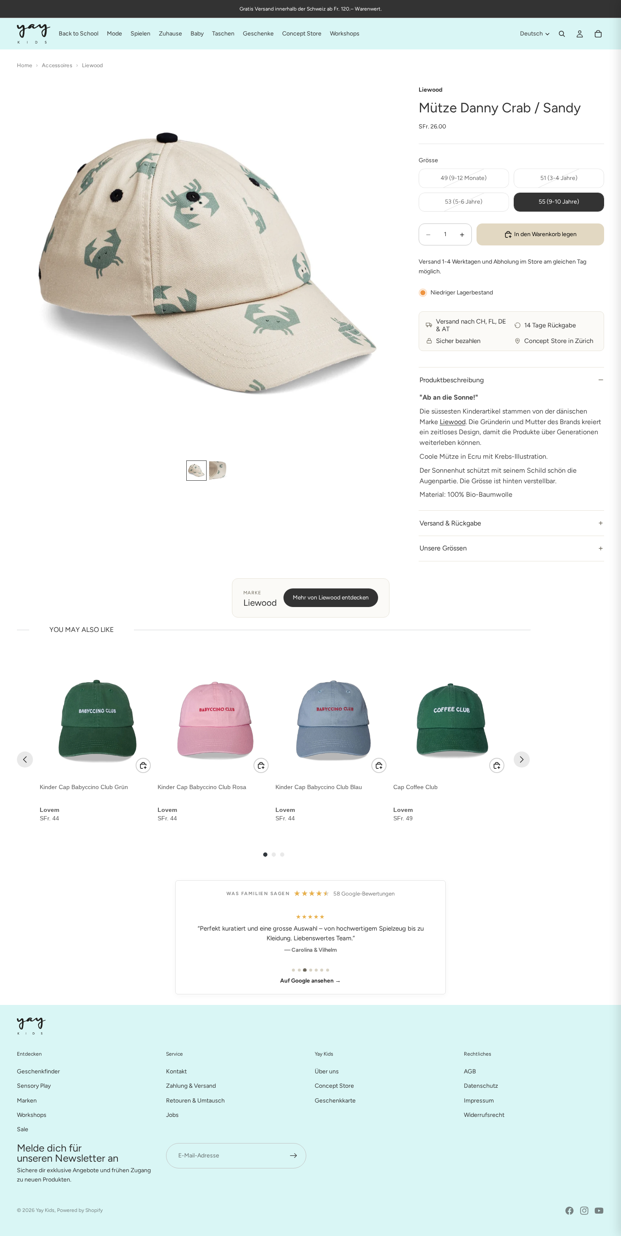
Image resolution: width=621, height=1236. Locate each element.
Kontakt (176, 1071)
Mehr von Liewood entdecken (331, 597)
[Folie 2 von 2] (218, 470)
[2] (299, 970)
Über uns (327, 1071)
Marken (27, 1100)
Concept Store (334, 1085)
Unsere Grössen (443, 548)
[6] (321, 970)
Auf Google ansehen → (310, 980)
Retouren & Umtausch (195, 1100)
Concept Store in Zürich (558, 341)
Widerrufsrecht (484, 1114)
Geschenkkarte (335, 1100)
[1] (293, 970)
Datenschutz (481, 1085)
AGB (470, 1071)
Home (24, 65)
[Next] (522, 759)
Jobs (172, 1114)
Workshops (31, 1114)
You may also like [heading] (81, 630)
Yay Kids (45, 1210)
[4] (310, 970)
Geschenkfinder (38, 1071)
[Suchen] (562, 34)
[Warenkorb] (598, 34)
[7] (327, 970)
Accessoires (57, 65)
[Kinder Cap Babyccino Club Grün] (97, 719)
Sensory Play (34, 1085)
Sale (22, 1129)
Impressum (479, 1100)
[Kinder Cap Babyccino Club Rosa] (215, 719)
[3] (305, 970)
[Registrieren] (293, 1155)
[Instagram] (584, 1211)
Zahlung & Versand (191, 1085)
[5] (316, 970)
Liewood (93, 65)
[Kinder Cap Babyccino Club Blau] (332, 719)
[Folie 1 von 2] (196, 470)
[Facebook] (569, 1211)
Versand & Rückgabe (450, 523)
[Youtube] (599, 1211)
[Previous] (25, 759)
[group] (97, 742)
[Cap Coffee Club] (450, 719)
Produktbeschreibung (451, 380)
